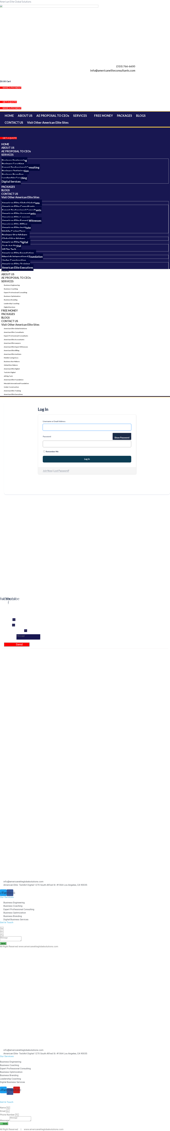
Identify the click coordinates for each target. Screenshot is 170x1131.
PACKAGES (124, 115)
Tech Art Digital (9, 372)
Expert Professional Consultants (16, 336)
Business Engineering (12, 285)
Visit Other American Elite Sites (48, 122)
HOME (9, 115)
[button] (81, 115)
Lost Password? (61, 470)
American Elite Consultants (14, 332)
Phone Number (14, 630)
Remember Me (51, 451)
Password (47, 436)
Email (8, 625)
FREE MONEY (103, 115)
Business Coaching (11, 289)
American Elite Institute (12, 354)
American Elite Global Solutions (15, 1)
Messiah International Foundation (16, 383)
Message (10, 638)
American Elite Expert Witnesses (16, 347)
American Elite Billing (11, 350)
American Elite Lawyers (12, 343)
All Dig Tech (8, 376)
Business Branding (10, 300)
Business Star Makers (12, 361)
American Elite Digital (12, 369)
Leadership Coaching (11, 303)
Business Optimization (12, 296)
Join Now (47, 470)
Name (8, 619)
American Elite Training (12, 391)
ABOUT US (25, 115)
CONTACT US (14, 122)
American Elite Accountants (14, 340)
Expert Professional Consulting (15, 292)
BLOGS (141, 115)
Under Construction (11, 387)
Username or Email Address (54, 421)
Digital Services (9, 307)
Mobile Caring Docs (11, 358)
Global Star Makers (11, 365)
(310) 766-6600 (125, 66)
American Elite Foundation (13, 380)
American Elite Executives (13, 394)
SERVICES (80, 115)
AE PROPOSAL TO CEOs (52, 115)
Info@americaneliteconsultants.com (112, 70)
